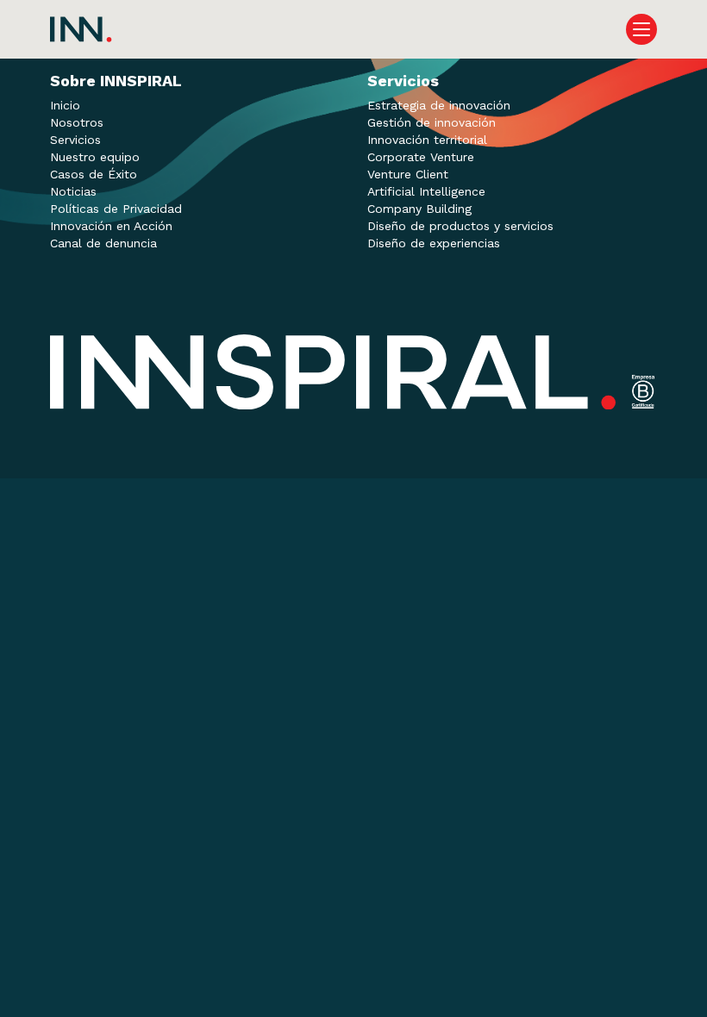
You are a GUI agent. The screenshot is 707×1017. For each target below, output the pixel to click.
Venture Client (407, 174)
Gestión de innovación (431, 122)
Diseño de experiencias (433, 243)
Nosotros (76, 122)
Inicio (65, 105)
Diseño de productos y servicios (460, 226)
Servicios (75, 140)
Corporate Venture (420, 157)
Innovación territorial (427, 140)
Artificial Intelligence (426, 191)
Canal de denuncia (103, 243)
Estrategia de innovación (438, 105)
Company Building (419, 208)
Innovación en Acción (111, 226)
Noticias (73, 191)
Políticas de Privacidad (116, 208)
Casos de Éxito (93, 174)
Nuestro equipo (95, 157)
